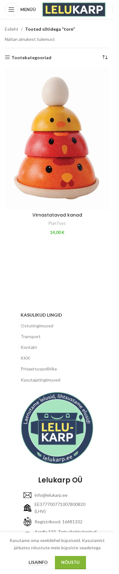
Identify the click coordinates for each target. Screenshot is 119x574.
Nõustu (70, 562)
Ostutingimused (37, 325)
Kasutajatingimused (40, 379)
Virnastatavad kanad (57, 215)
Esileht (11, 29)
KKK (25, 358)
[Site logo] (74, 9)
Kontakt (29, 347)
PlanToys (57, 223)
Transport (31, 336)
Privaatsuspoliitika (39, 368)
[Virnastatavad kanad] (57, 139)
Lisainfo (39, 562)
